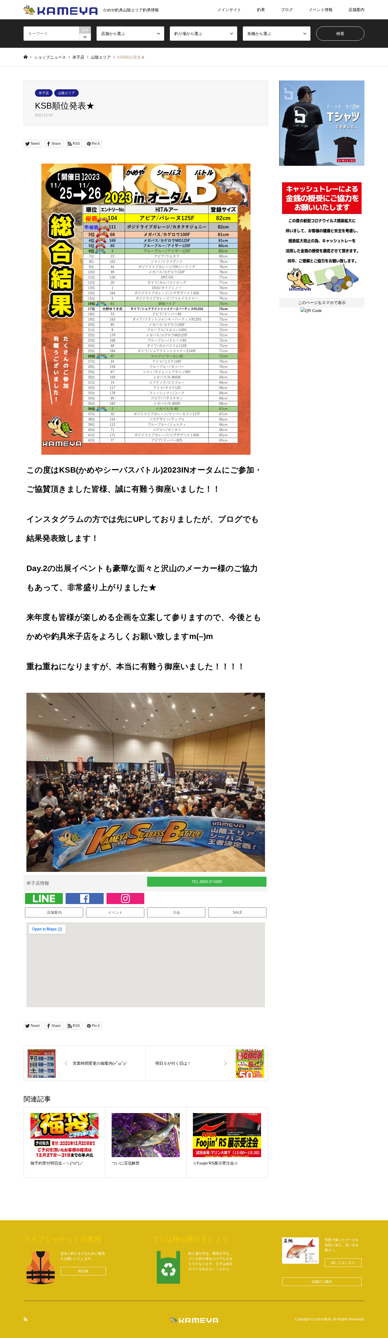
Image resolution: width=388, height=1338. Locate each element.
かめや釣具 (322, 1320)
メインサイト (229, 9)
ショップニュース (50, 57)
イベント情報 (321, 9)
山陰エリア (66, 93)
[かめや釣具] (194, 1319)
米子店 (44, 93)
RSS (26, 1319)
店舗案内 (356, 9)
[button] (206, 882)
